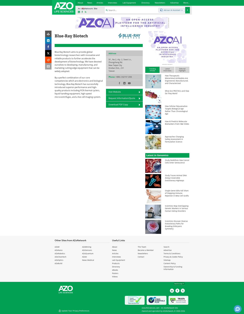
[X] (48, 53)
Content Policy (170, 263)
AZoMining (86, 247)
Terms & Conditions (172, 253)
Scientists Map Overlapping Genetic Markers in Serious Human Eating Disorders (176, 208)
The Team (142, 247)
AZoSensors (87, 250)
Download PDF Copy (118, 104)
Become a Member (146, 250)
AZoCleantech (60, 257)
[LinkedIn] (48, 40)
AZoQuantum (87, 253)
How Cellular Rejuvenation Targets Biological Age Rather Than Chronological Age (176, 110)
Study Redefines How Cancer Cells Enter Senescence (177, 161)
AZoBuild (58, 263)
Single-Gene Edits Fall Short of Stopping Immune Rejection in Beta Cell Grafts (177, 193)
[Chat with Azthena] (237, 309)
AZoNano (58, 250)
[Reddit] (48, 60)
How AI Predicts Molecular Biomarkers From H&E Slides (177, 122)
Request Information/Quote (122, 98)
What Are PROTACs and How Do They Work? (177, 92)
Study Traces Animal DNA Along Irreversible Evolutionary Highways (176, 178)
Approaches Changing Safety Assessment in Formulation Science (174, 139)
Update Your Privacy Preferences (75, 311)
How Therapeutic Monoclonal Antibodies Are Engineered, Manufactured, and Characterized (176, 79)
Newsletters (143, 253)
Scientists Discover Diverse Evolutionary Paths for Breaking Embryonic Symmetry (176, 225)
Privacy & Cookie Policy (173, 257)
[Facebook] (48, 47)
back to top (178, 283)
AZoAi (84, 257)
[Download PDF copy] (48, 34)
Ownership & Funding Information (173, 267)
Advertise (168, 250)
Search (166, 247)
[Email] (48, 66)
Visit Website (115, 91)
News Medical (88, 260)
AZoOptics (59, 260)
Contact (141, 257)
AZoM (57, 247)
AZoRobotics (60, 253)
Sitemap (167, 260)
